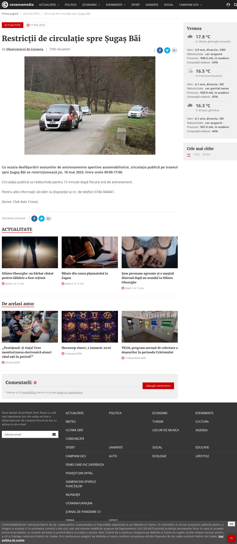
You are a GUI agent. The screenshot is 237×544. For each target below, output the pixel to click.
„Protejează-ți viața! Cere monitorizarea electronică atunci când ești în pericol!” (26, 352)
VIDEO (113, 520)
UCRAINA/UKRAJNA (79, 503)
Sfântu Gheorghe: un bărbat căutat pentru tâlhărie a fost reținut (28, 276)
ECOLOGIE (159, 456)
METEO (71, 422)
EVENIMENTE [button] (114, 4)
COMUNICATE (75, 439)
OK (231, 524)
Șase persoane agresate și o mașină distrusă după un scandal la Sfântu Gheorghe (148, 278)
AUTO (113, 456)
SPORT (135, 4)
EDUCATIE (45, 14)
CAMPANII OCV (76, 456)
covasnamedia (21, 4)
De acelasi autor (18, 303)
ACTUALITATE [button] (48, 4)
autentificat (29, 392)
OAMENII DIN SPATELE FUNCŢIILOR (81, 484)
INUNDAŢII (73, 495)
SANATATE (152, 4)
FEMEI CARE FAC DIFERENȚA (85, 465)
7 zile (196, 154)
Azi (189, 154)
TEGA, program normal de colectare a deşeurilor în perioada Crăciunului (150, 350)
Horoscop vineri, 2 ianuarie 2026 (86, 348)
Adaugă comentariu (158, 385)
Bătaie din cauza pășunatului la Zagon (85, 276)
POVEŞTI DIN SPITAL (79, 473)
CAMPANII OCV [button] (189, 4)
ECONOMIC (160, 413)
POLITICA (71, 4)
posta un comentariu (70, 392)
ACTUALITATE (12, 25)
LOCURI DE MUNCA (165, 430)
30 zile (206, 154)
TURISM (157, 422)
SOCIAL (168, 4)
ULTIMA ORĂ (74, 430)
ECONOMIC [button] (90, 4)
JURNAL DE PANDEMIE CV (83, 512)
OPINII (70, 520)
